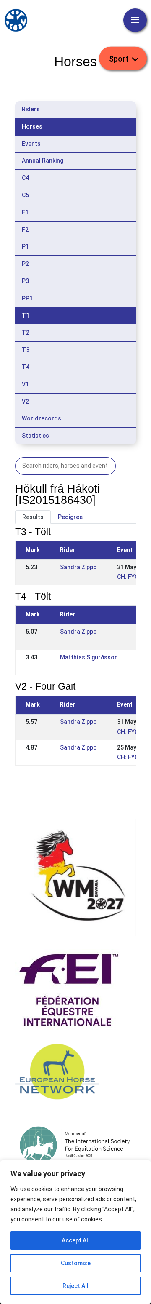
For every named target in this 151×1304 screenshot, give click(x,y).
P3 (25, 281)
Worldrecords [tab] (41, 418)
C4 (25, 177)
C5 (25, 195)
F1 (25, 212)
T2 (25, 332)
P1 (25, 246)
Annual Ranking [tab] (42, 160)
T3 (25, 349)
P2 (25, 263)
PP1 (27, 298)
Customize (76, 1263)
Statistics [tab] (35, 435)
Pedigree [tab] (70, 517)
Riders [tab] (31, 109)
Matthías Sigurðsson (89, 657)
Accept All (76, 1240)
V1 (25, 384)
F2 (25, 229)
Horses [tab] (32, 126)
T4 (25, 367)
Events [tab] (31, 143)
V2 (25, 401)
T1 (25, 315)
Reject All (75, 1286)
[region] (75, 1232)
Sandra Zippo (78, 567)
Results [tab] (33, 517)
